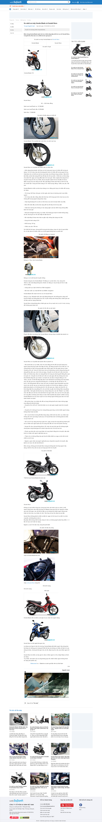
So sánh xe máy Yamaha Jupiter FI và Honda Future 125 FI (18, 787)
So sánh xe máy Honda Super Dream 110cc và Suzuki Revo (77, 75)
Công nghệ (15, 9)
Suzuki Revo (56, 39)
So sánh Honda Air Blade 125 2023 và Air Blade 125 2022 (39, 757)
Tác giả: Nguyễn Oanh (29, 26)
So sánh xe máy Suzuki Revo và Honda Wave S (79, 57)
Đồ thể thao (38, 9)
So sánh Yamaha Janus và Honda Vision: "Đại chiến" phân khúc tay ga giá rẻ (39, 728)
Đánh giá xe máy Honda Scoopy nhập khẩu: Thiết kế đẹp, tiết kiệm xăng (60, 788)
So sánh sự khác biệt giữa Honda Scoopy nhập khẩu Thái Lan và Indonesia (39, 788)
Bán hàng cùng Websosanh (86, 2)
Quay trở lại (32, 703)
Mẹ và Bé (44, 9)
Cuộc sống (22, 9)
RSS (80, 809)
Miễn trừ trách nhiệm (45, 812)
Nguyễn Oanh (66, 670)
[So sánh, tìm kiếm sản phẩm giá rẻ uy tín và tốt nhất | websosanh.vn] (15, 2)
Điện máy (30, 9)
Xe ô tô (12, 33)
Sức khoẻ (59, 9)
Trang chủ (11, 20)
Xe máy (29, 20)
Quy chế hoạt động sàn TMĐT (47, 816)
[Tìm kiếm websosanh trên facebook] (80, 804)
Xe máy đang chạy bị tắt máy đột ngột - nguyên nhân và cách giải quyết (60, 728)
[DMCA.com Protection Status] (24, 818)
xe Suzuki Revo (30, 583)
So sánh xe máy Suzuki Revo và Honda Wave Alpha (77, 81)
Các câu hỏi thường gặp (45, 808)
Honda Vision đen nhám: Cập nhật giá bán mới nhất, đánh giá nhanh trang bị (60, 758)
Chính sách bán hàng (45, 810)
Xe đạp (12, 23)
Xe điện (12, 26)
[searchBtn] (68, 2)
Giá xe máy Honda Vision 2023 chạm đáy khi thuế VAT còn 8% (17, 757)
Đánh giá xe (65, 9)
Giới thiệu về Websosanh (66, 808)
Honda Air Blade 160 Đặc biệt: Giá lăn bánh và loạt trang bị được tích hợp (18, 728)
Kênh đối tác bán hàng (66, 812)
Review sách (52, 9)
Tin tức (17, 20)
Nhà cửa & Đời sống (75, 9)
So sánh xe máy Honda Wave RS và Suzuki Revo (77, 68)
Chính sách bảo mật (44, 814)
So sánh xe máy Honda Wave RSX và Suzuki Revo (77, 94)
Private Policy (82, 807)
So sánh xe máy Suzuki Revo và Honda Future (77, 87)
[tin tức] (10, 9)
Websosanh (33, 663)
